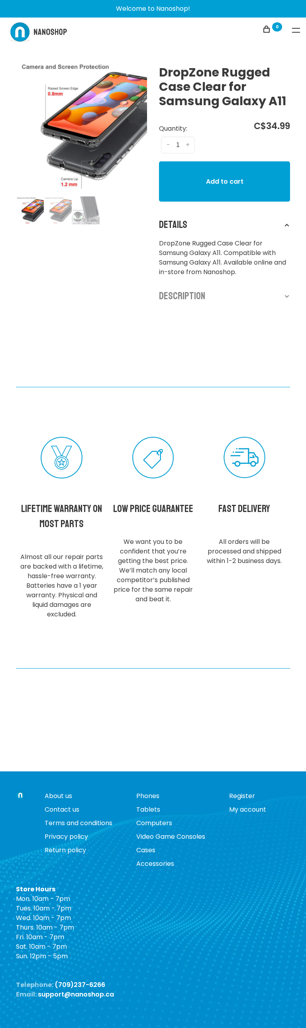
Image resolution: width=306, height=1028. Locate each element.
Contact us (62, 809)
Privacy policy (66, 836)
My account (247, 809)
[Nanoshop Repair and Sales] (20, 796)
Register (242, 795)
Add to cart (224, 181)
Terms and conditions (78, 823)
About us (58, 795)
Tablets (148, 809)
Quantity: (173, 128)
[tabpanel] (81, 124)
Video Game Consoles (170, 836)
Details (173, 224)
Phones (147, 795)
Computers (154, 823)
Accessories (155, 863)
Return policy (65, 850)
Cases (145, 850)
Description (182, 296)
